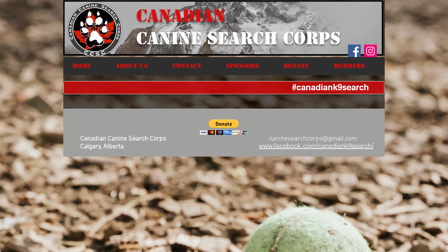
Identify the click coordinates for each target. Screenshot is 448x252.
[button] (139, 66)
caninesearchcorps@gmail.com (313, 139)
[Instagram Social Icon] (370, 51)
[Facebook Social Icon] (354, 51)
